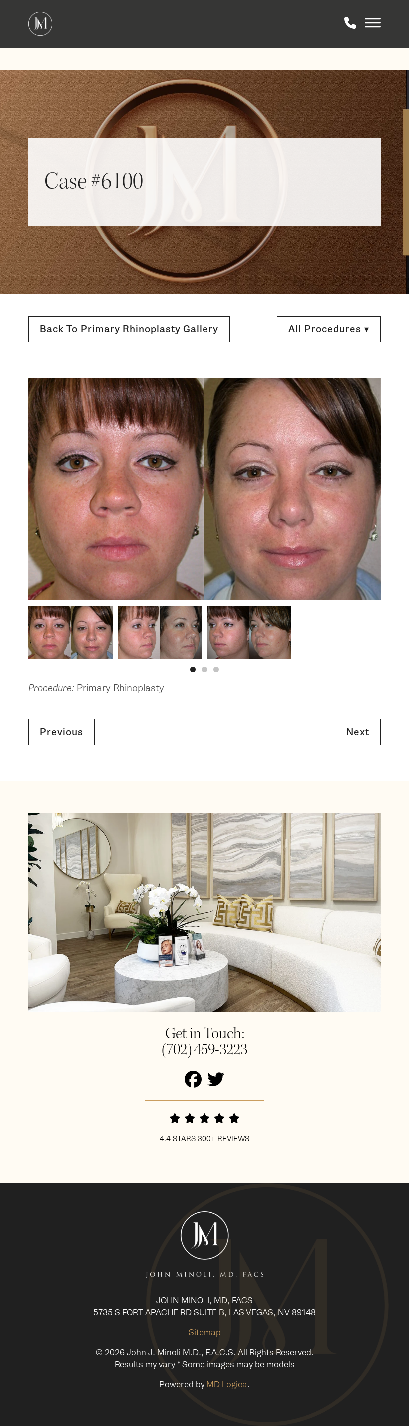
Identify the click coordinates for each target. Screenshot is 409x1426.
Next (357, 732)
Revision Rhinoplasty (285, 430)
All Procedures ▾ (328, 329)
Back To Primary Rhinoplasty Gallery (129, 329)
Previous (61, 732)
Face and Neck (273, 376)
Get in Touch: (204, 1034)
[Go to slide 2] (204, 669)
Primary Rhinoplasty (284, 415)
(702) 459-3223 (204, 1050)
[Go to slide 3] (216, 669)
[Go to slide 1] (193, 669)
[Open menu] (373, 24)
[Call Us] (350, 24)
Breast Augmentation (287, 521)
